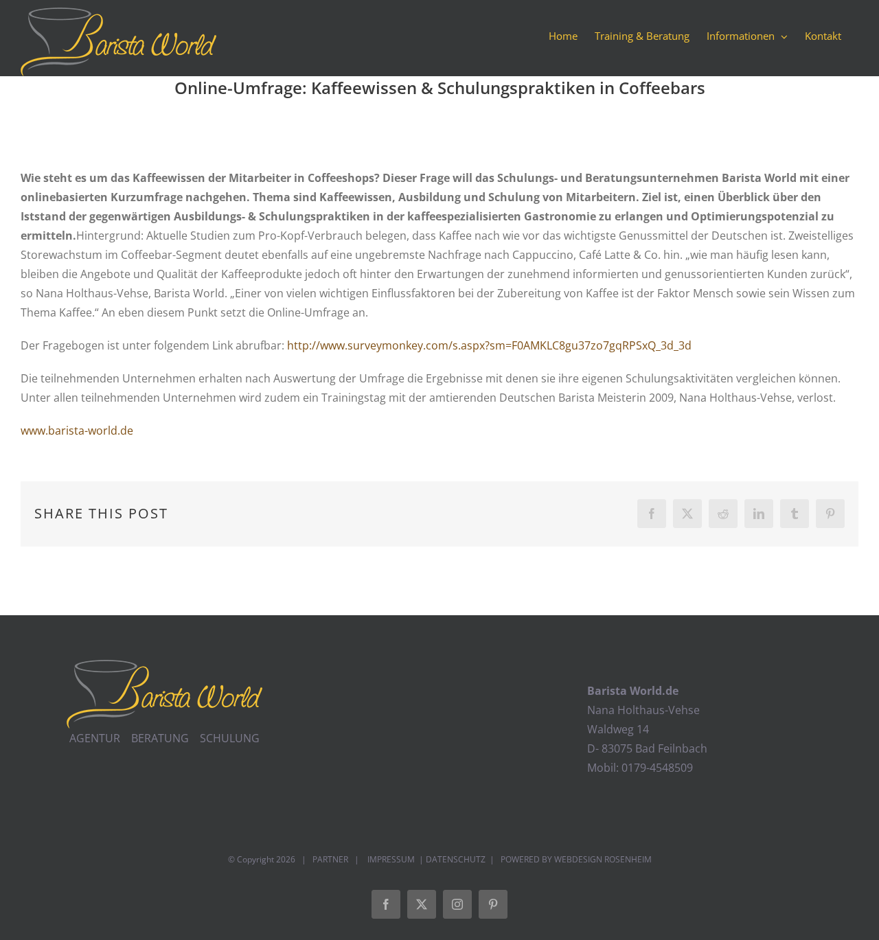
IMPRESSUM (390, 859)
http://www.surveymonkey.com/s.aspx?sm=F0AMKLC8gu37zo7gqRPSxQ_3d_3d (489, 345)
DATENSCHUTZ (456, 859)
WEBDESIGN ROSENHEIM (603, 859)
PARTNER (330, 859)
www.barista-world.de (77, 430)
